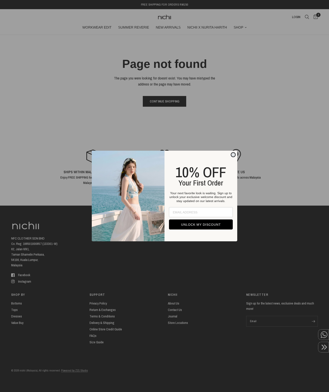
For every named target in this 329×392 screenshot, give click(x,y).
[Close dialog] (233, 154)
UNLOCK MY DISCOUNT (201, 224)
